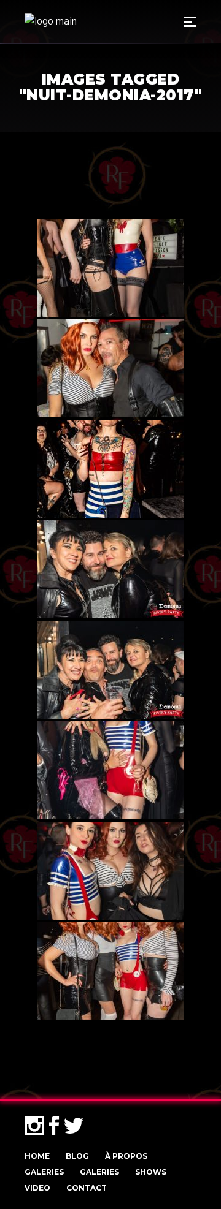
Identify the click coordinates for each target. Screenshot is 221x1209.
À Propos (126, 1156)
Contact (86, 1187)
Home (37, 1156)
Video (37, 1187)
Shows (150, 1172)
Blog (77, 1156)
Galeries (44, 1172)
